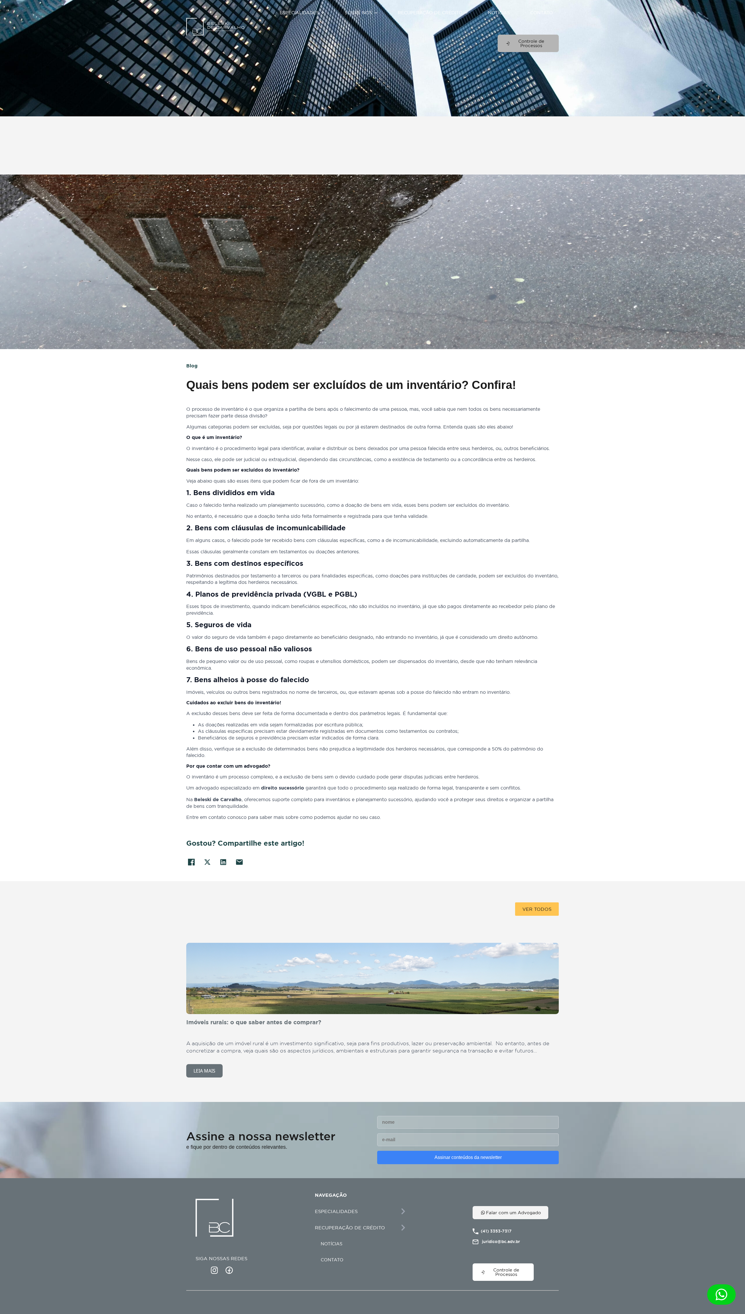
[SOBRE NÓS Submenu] (377, 13)
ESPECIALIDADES (299, 12)
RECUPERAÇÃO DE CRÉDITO (430, 12)
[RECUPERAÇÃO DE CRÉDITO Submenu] (467, 13)
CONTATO (541, 12)
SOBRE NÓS (358, 12)
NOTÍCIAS (499, 12)
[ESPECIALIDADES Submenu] (324, 13)
